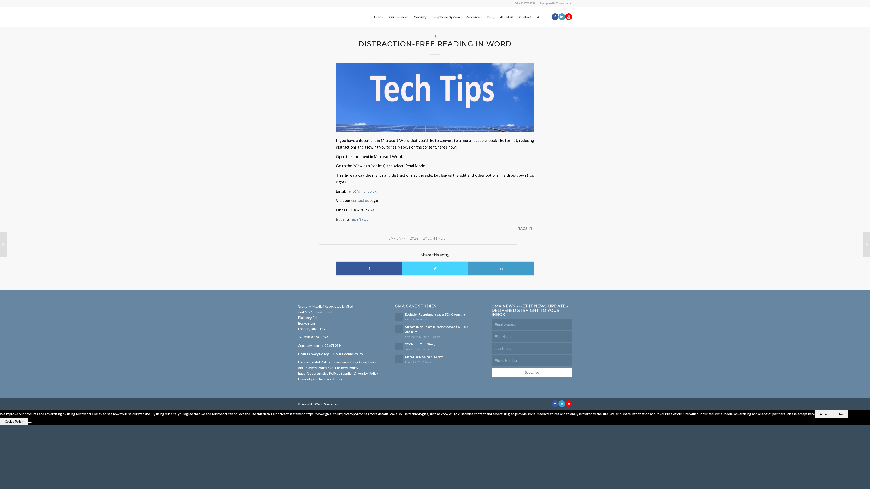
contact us (360, 200)
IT (435, 36)
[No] (30, 422)
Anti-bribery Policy (343, 368)
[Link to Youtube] (568, 16)
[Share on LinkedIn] (501, 268)
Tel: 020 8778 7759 (524, 3)
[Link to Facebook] (555, 16)
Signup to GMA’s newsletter (556, 3)
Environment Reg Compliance (354, 362)
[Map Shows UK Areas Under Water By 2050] (866, 244)
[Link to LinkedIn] (561, 16)
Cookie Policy (14, 421)
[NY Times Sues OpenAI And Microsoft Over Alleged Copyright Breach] (3, 244)
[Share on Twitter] (435, 268)
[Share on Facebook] (369, 268)
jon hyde (437, 238)
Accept (824, 414)
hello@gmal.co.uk (362, 191)
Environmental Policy (314, 362)
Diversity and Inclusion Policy (320, 379)
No (841, 414)
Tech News (359, 219)
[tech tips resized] (435, 97)
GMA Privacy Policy (315, 354)
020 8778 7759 (316, 337)
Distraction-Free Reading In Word (435, 44)
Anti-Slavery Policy (312, 368)
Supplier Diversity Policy (359, 373)
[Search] (538, 17)
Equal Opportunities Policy (318, 373)
